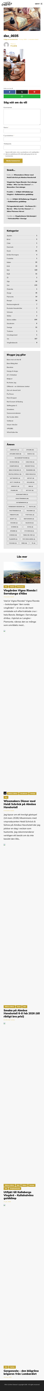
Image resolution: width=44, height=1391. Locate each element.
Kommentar (8, 107)
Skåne (9, 316)
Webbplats (7, 144)
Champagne (14, 466)
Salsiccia (30, 523)
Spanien (13, 531)
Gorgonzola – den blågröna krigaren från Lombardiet (21, 1372)
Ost (8, 285)
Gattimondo (15, 478)
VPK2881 (10, 428)
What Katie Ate (12, 432)
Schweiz (10, 312)
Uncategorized (12, 335)
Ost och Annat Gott (14, 390)
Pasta (32, 506)
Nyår (8, 274)
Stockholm (10, 323)
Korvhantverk (22, 494)
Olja (8, 281)
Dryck (9, 251)
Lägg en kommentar (11, 39)
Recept (9, 301)
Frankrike (10, 258)
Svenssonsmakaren (14, 413)
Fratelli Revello (15, 474)
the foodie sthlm (12, 417)
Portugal (30, 514)
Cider (9, 243)
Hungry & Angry (12, 371)
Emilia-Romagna (13, 255)
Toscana (13, 543)
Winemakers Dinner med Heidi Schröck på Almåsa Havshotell (20, 804)
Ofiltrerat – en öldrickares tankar (18, 386)
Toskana (10, 331)
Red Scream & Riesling (15, 402)
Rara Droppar (12, 398)
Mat (8, 270)
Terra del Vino (29, 535)
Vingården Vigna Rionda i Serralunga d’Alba (20, 592)
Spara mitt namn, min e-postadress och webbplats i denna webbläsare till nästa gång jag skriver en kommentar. (22, 154)
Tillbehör (13, 539)
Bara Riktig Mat (12, 363)
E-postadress (9, 135)
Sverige (9, 327)
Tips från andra (28, 539)
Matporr (9, 379)
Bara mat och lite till (14, 360)
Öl (7, 278)
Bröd (8, 239)
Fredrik (10, 192)
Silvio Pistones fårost (15, 211)
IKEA (31, 486)
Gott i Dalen (15, 482)
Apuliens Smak (15, 454)
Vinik (24, 543)
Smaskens (10, 409)
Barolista (10, 367)
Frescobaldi (31, 474)
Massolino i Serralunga (16, 187)
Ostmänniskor (22, 502)
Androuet (14, 449)
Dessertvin (29, 466)
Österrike (10, 289)
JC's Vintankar (12, 375)
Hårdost (15, 486)
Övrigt (9, 293)
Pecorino (31, 510)
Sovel (30, 527)
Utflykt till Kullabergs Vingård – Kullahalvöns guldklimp (19, 1195)
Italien (9, 262)
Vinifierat (10, 421)
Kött (8, 266)
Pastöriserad (15, 510)
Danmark (10, 247)
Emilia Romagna (15, 470)
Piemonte (10, 297)
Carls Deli (30, 462)
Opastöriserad (22, 498)
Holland (30, 482)
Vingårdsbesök (12, 343)
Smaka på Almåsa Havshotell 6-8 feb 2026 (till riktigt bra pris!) (22, 1013)
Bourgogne (14, 462)
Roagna (14, 523)
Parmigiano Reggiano (17, 506)
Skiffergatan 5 (12, 405)
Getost (30, 478)
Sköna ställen (11, 320)
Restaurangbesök (13, 304)
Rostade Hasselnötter (14, 308)
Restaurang (29, 518)
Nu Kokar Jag (11, 383)
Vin (8, 339)
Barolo (30, 454)
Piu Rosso (10, 394)
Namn (6, 127)
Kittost (29, 490)
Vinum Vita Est (12, 425)
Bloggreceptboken (22, 458)
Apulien (9, 236)
